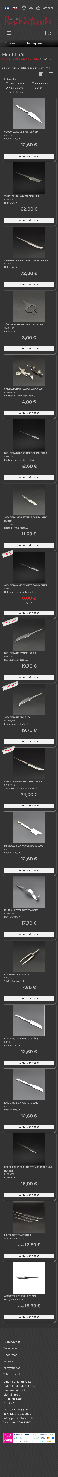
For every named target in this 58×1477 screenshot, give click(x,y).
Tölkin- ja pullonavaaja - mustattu (25, 324)
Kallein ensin (42, 83)
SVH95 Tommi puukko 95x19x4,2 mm (25, 781)
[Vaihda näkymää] (51, 75)
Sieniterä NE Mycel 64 (17, 717)
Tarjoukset (10, 1348)
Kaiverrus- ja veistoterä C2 (21, 1103)
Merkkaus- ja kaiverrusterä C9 (23, 845)
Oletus (38, 88)
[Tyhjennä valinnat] (41, 75)
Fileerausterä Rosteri (18, 1235)
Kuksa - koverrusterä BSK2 (21, 910)
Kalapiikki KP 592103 (16, 974)
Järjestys (11, 79)
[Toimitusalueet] (24, 8)
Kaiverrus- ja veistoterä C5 (21, 1038)
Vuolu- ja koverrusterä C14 (21, 131)
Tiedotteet (10, 1354)
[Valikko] (54, 43)
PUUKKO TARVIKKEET (22, 58)
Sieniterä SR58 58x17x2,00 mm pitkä (25, 453)
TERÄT (37, 58)
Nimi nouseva (16, 83)
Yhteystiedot (11, 1367)
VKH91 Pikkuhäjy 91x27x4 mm (21, 196)
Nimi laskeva (16, 88)
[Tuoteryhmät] (8, 33)
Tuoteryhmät (35, 43)
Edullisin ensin (17, 92)
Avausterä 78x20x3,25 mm (20, 1296)
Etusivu (10, 43)
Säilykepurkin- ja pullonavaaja (23, 388)
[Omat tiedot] (31, 8)
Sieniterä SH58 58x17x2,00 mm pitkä (25, 585)
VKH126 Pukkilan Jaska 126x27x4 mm (26, 260)
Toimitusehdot (13, 1374)
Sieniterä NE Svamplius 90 (20, 653)
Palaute (8, 1361)
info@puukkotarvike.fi (18, 1418)
